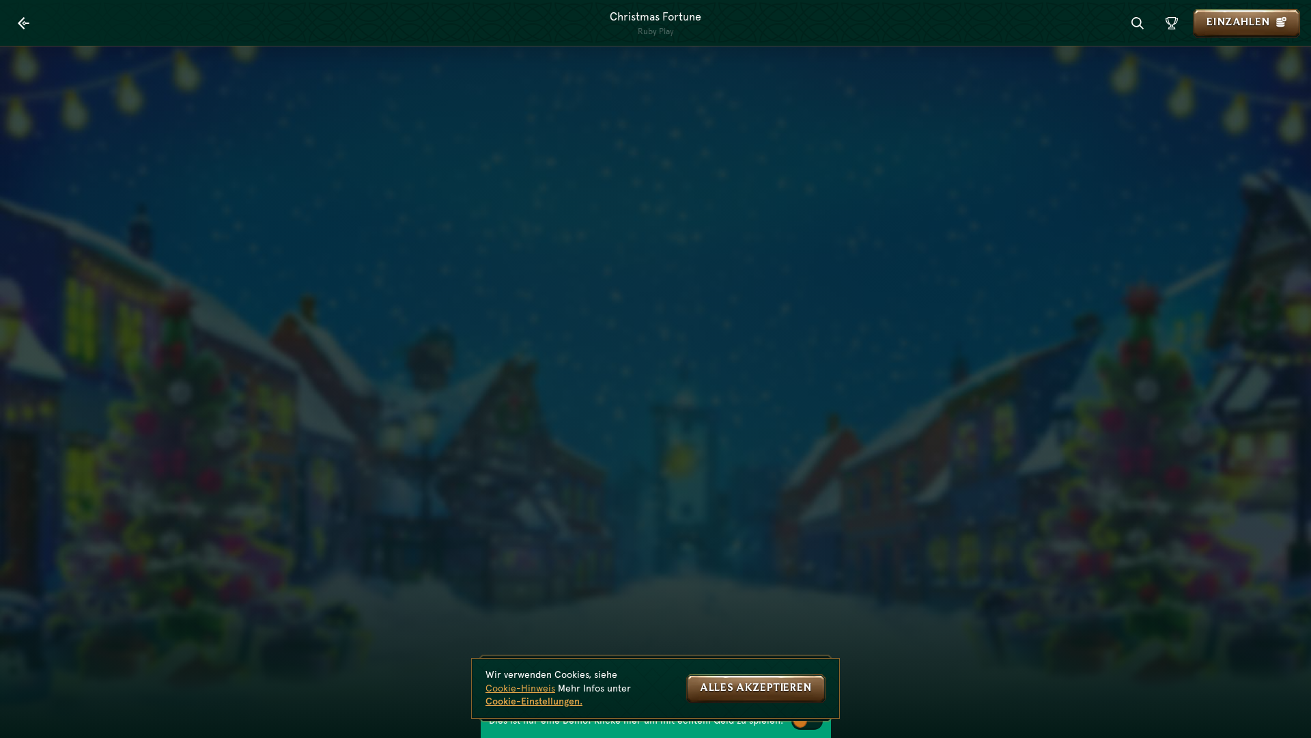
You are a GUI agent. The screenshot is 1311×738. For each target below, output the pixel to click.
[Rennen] (1172, 23)
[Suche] (1138, 23)
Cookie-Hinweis (520, 688)
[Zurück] (24, 23)
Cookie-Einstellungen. (533, 701)
